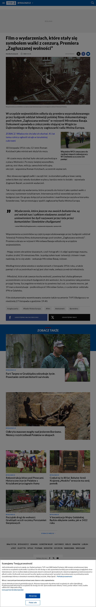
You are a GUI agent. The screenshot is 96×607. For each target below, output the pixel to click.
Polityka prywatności (64, 576)
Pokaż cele (33, 602)
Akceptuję (33, 596)
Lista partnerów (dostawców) (12, 590)
